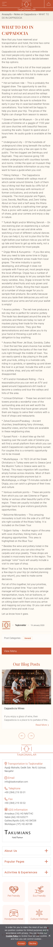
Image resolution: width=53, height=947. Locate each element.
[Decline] (49, 935)
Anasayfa (7, 14)
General (27, 638)
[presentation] (22, 736)
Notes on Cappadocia (25, 14)
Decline (32, 943)
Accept (21, 943)
